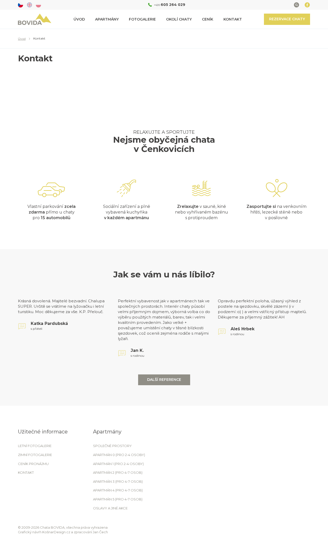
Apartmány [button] (107, 19)
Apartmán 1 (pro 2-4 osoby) (118, 464)
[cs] (20, 4)
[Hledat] (296, 5)
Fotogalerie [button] (142, 19)
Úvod (79, 19)
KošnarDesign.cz (56, 532)
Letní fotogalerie (35, 446)
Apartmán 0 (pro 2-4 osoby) (119, 455)
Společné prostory (112, 446)
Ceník (207, 19)
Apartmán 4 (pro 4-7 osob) (118, 490)
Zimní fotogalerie (35, 455)
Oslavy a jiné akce (110, 508)
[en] (29, 4)
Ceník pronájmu (33, 464)
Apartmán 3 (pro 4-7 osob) (118, 481)
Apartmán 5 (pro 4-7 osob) (117, 499)
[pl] (38, 4)
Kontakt (232, 19)
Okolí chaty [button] (179, 19)
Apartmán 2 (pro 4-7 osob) (117, 472)
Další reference (164, 379)
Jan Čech (100, 532)
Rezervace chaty (287, 19)
